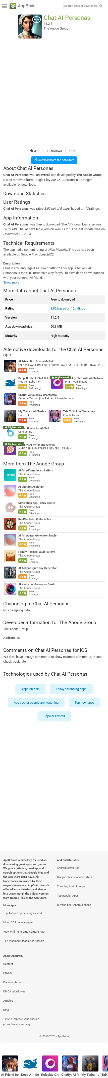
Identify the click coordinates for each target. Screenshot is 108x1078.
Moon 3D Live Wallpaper (18, 922)
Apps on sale (30, 689)
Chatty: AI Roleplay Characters (37, 394)
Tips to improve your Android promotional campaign (21, 1021)
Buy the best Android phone (74, 905)
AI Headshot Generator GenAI (36, 584)
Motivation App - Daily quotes (37, 503)
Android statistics (68, 868)
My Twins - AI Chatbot (32, 411)
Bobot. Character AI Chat (33, 428)
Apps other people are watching (36, 702)
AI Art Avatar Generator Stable (37, 535)
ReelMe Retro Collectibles (34, 519)
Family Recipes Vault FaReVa (36, 552)
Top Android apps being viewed (22, 913)
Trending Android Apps (71, 886)
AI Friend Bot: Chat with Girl (10, 1074)
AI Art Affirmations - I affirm (35, 470)
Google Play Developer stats (74, 877)
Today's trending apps (71, 689)
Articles (8, 1000)
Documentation (12, 982)
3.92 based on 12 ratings (67, 308)
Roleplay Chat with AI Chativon (84, 378)
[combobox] (81, 6)
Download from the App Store (55, 160)
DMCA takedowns (14, 991)
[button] (54, 638)
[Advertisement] (54, 93)
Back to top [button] (98, 1041)
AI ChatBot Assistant (31, 486)
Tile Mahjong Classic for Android (23, 941)
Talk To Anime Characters (79, 411)
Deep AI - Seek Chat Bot (33, 378)
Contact (8, 964)
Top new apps (84, 702)
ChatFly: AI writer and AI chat (36, 444)
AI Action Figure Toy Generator (37, 568)
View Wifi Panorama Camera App (23, 931)
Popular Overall (54, 716)
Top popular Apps (68, 895)
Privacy (7, 973)
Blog (6, 1010)
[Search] (101, 6)
